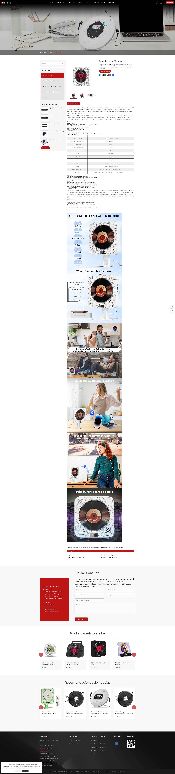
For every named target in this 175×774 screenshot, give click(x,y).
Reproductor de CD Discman (51, 92)
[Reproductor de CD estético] (44, 139)
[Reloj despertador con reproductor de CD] (100, 649)
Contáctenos (111, 2)
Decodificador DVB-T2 (54, 115)
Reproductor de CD (59, 52)
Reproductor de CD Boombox (52, 86)
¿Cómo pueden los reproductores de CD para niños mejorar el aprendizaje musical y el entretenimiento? (50, 712)
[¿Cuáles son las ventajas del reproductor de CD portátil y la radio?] (124, 698)
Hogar (52, 2)
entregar (81, 619)
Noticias (80, 2)
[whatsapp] (116, 743)
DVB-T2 (45, 97)
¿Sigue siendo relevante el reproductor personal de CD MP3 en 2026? (99, 712)
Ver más (45, 148)
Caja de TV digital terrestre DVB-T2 (55, 107)
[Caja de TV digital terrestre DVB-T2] (44, 107)
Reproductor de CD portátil (51, 81)
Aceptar (25, 770)
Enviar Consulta (106, 71)
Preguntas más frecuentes (76, 744)
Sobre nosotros (61, 2)
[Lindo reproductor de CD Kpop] (44, 131)
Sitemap (106, 771)
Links (102, 771)
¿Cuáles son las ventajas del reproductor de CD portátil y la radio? (124, 712)
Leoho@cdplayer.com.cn (52, 611)
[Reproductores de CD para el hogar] (124, 649)
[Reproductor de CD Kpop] (73, 95)
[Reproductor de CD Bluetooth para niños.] (75, 649)
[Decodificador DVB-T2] (44, 115)
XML (113, 771)
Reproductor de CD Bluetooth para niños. (72, 663)
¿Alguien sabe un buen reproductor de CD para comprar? (73, 712)
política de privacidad (119, 771)
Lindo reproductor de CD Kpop (56, 131)
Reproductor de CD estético (56, 139)
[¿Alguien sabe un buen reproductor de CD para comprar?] (75, 698)
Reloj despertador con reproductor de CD (97, 663)
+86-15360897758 (49, 604)
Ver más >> (44, 667)
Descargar (88, 2)
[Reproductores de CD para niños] (50, 649)
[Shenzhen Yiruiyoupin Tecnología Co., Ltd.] (6, 3)
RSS (110, 771)
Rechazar (17, 770)
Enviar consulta (99, 2)
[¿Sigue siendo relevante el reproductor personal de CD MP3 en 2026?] (100, 698)
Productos (72, 2)
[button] (41, 655)
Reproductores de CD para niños (49, 663)
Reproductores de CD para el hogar (124, 663)
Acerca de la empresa (75, 740)
